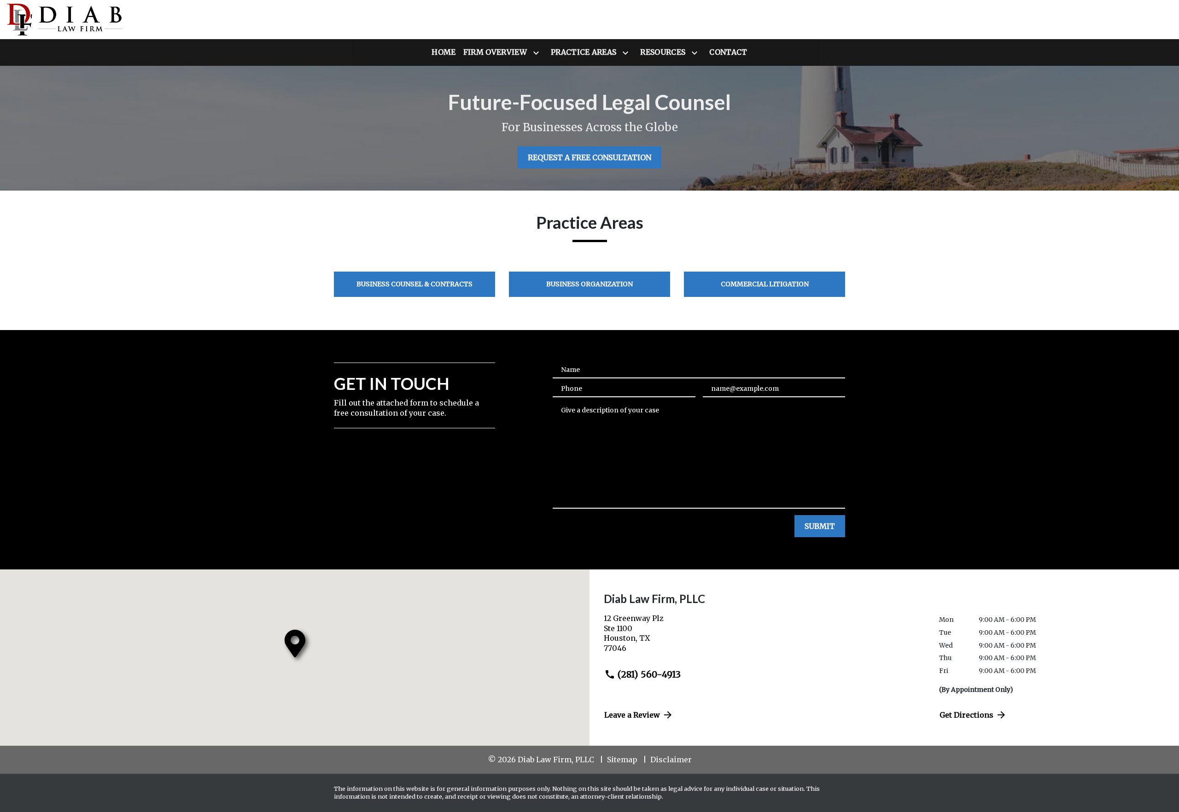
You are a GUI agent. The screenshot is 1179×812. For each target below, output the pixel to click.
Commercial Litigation (765, 284)
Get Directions (966, 714)
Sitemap (622, 759)
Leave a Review (632, 714)
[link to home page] (64, 19)
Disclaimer (671, 759)
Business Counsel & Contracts (414, 284)
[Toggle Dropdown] (538, 52)
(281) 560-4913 (649, 674)
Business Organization (589, 284)
